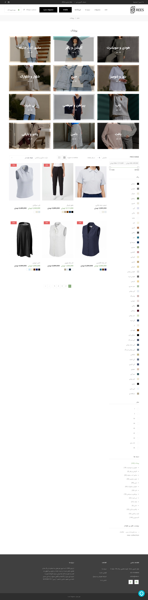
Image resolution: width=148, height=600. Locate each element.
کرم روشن (132, 379)
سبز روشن (132, 315)
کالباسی (133, 252)
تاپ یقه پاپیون (69, 263)
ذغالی (133, 233)
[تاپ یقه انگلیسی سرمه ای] (91, 239)
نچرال (133, 193)
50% (47, 223)
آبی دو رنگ (131, 340)
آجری (133, 228)
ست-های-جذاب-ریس (131, 532)
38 (134, 423)
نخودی (133, 369)
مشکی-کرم (132, 335)
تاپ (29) (134, 490)
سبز (134, 237)
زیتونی (133, 198)
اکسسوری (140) (134, 517)
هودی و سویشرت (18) (130, 468)
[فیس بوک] (131, 582)
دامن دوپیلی (36, 263)
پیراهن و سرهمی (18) (130, 494)
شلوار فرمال (70, 205)
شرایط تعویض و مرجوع (100, 576)
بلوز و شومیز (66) (132, 479)
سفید (133, 218)
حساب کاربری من (81, 2)
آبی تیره (132, 320)
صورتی (133, 301)
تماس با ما (103, 580)
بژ (134, 325)
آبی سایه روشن (130, 345)
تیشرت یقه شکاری (101, 205)
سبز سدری (132, 286)
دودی (133, 384)
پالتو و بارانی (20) (132, 509)
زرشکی (133, 311)
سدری (133, 247)
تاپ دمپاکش (36, 205)
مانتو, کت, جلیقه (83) (130, 475)
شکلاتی (133, 355)
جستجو (24, 9)
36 (134, 418)
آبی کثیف (132, 359)
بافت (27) (134, 502)
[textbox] (31, 9)
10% (13, 165)
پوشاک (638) (135, 463)
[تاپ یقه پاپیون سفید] (57, 239)
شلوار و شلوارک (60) (131, 486)
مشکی (133, 184)
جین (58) (134, 483)
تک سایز (132, 443)
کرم (134, 223)
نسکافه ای (132, 394)
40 (134, 428)
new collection (133, 535)
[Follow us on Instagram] (136, 582)
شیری (133, 203)
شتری (133, 262)
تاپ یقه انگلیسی (101, 263)
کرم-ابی (133, 257)
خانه (78, 18)
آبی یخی (132, 389)
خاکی (133, 213)
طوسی (133, 189)
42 (134, 433)
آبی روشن (132, 291)
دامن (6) (134, 505)
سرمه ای (132, 242)
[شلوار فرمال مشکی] (57, 181)
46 (134, 448)
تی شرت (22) (133, 498)
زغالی (133, 306)
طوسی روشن (131, 272)
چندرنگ (132, 296)
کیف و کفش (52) (134, 514)
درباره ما (104, 569)
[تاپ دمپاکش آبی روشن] (24, 181)
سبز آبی (132, 374)
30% (13, 223)
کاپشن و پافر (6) (132, 471)
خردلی (133, 267)
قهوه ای (133, 330)
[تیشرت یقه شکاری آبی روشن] (91, 181)
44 (134, 438)
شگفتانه (122, 532)
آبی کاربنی (132, 364)
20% (47, 165)
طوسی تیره (131, 276)
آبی (134, 208)
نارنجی (133, 281)
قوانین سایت (103, 573)
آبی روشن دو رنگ (129, 350)
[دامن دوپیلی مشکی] (24, 239)
